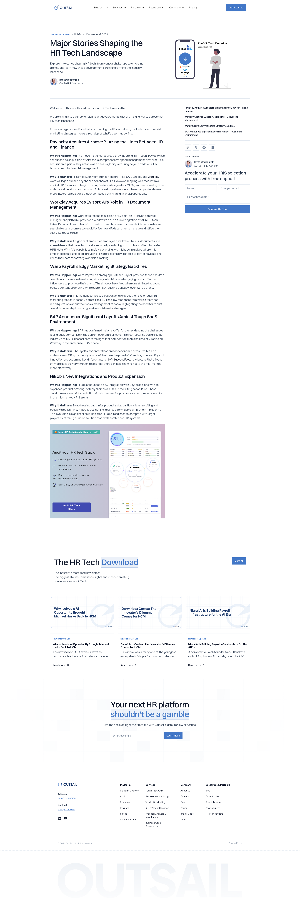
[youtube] (65, 818)
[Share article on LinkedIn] (212, 147)
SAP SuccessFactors (120, 359)
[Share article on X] (196, 147)
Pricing (193, 7)
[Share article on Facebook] (204, 147)
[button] (101, 7)
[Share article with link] (188, 147)
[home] (64, 7)
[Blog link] (82, 631)
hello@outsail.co (66, 809)
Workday (153, 176)
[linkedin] (59, 818)
